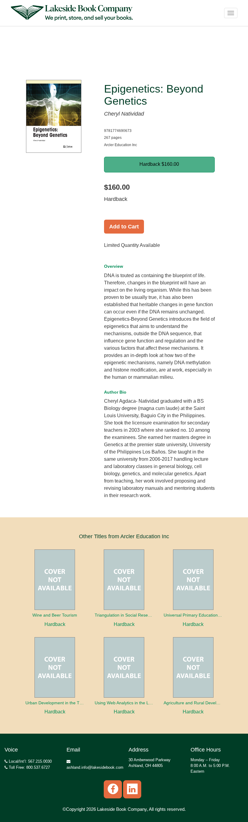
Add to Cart (124, 227)
